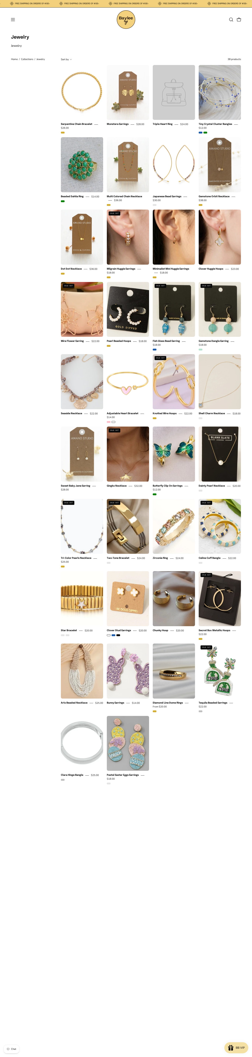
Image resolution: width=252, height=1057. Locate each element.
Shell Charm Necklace (212, 413)
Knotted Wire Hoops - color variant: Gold (154, 418)
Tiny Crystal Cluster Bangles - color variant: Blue (200, 133)
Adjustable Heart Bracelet (122, 413)
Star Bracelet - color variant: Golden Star (67, 635)
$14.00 (95, 197)
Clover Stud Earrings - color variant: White (109, 635)
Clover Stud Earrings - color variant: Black (118, 635)
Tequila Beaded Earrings (213, 703)
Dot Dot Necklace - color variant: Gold (63, 274)
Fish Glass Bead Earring (166, 341)
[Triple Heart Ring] (174, 92)
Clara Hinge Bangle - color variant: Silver (63, 780)
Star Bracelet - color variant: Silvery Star (63, 635)
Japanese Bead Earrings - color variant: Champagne (154, 205)
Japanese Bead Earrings (167, 197)
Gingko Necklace (117, 486)
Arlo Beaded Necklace (74, 703)
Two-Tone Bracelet (118, 558)
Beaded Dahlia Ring (72, 197)
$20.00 (237, 486)
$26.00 (65, 128)
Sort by (65, 59)
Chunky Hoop (160, 630)
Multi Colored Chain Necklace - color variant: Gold (109, 205)
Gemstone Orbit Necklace (214, 197)
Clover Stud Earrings (119, 630)
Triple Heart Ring (162, 124)
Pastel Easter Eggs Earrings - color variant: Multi (109, 783)
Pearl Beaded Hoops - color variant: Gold (109, 346)
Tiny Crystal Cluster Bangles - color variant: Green (205, 133)
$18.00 (111, 272)
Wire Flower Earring (72, 341)
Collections (27, 59)
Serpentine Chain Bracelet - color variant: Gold (63, 133)
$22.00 (95, 341)
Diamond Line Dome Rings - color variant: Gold (154, 711)
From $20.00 (160, 706)
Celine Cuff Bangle (209, 558)
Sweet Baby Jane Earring (75, 486)
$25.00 (65, 562)
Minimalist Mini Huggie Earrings (171, 269)
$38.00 (203, 200)
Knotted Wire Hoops (165, 413)
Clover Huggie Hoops (211, 269)
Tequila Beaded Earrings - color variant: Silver (200, 711)
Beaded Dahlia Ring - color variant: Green (63, 201)
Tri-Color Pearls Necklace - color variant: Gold (63, 566)
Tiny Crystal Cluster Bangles (215, 124)
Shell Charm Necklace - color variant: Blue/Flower (200, 418)
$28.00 (140, 124)
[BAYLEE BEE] (126, 19)
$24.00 (184, 124)
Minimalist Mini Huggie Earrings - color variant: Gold (154, 277)
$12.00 (203, 128)
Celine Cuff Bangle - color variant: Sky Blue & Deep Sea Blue (200, 563)
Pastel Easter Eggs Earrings (123, 775)
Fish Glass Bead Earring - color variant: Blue (154, 349)
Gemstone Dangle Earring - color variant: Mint (200, 349)
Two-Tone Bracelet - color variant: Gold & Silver (109, 563)
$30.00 (157, 200)
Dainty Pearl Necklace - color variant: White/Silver (200, 491)
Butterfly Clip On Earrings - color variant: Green (154, 494)
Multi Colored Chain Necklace (124, 197)
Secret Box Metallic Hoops (214, 630)
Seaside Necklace (71, 413)
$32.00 (138, 486)
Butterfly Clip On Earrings (167, 486)
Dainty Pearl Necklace (212, 486)
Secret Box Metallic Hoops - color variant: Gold (200, 639)
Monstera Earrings (118, 124)
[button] (231, 19)
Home (14, 59)
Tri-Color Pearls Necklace (76, 558)
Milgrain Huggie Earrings (121, 269)
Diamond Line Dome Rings (168, 703)
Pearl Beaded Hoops (119, 341)
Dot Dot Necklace (71, 269)
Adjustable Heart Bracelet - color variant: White (113, 422)
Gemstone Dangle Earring (214, 341)
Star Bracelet (69, 630)
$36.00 (118, 200)
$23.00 (235, 269)
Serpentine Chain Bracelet (76, 124)
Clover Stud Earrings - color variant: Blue (113, 635)
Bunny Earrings (115, 703)
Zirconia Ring (160, 558)
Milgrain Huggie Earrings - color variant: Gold (109, 277)
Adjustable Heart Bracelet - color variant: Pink (109, 422)
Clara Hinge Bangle (72, 775)
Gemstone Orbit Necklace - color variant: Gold (200, 205)
